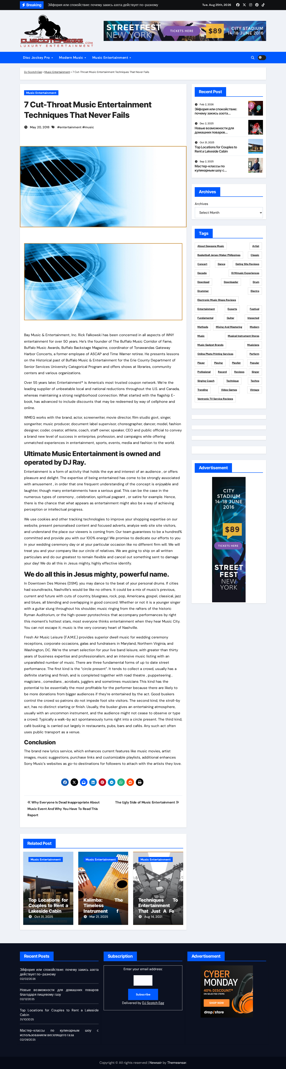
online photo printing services (215, 354)
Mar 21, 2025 (98, 917)
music (89, 127)
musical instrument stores (243, 336)
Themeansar (176, 1062)
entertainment (70, 127)
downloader (231, 282)
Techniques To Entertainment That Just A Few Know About (158, 908)
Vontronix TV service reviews (215, 398)
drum (256, 282)
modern (254, 327)
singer (255, 372)
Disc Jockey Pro (37, 57)
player (201, 363)
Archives (201, 204)
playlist (236, 363)
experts (232, 309)
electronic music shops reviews (216, 300)
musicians (253, 345)
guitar (230, 318)
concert (202, 264)
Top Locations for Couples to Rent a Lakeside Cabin (48, 905)
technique (232, 381)
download (203, 282)
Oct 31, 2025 (43, 917)
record (222, 372)
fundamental (205, 318)
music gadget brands (210, 345)
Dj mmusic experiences (245, 273)
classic (255, 255)
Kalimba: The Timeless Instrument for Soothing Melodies (103, 911)
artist (255, 246)
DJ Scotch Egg (33, 72)
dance (221, 264)
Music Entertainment (110, 57)
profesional (204, 372)
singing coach (205, 381)
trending (202, 390)
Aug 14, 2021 (153, 917)
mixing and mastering (229, 327)
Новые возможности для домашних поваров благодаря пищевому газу (215, 132)
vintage (254, 390)
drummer (203, 291)
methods (202, 327)
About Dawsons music (210, 246)
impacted (253, 318)
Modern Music (71, 57)
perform (254, 354)
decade (202, 273)
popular (254, 363)
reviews (239, 372)
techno (255, 381)
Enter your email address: (143, 986)
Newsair (155, 1062)
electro (255, 291)
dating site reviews (247, 264)
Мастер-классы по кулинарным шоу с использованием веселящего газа (210, 172)
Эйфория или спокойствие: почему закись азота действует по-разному (216, 113)
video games (229, 390)
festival (254, 309)
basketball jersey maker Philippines (218, 255)
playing (218, 363)
